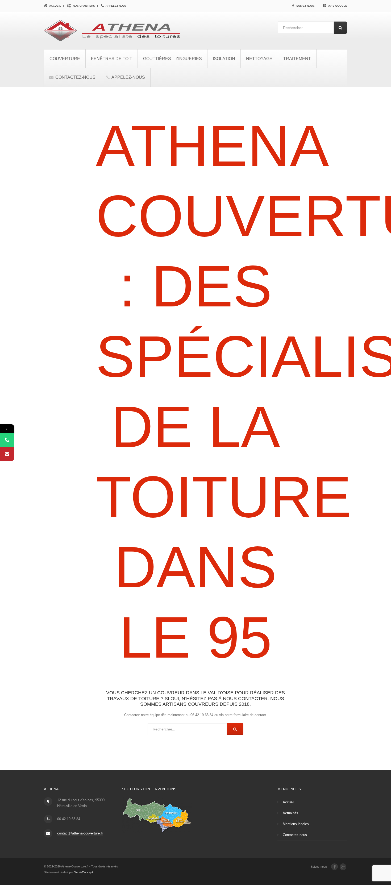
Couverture (64, 58)
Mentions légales (296, 824)
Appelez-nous (116, 5)
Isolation (224, 58)
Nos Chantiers (83, 5)
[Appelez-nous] (7, 440)
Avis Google (337, 5)
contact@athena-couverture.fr (80, 833)
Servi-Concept (83, 872)
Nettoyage (259, 58)
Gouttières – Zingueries (172, 58)
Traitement (297, 58)
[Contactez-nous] (7, 454)
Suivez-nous (305, 5)
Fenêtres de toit (111, 58)
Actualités (290, 813)
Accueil (55, 5)
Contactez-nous (74, 77)
